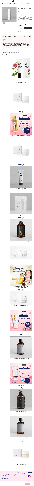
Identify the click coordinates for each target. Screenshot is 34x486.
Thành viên (28, 3)
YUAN (18, 7)
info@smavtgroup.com (5, 478)
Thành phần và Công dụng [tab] (6, 36)
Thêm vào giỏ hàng (20, 86)
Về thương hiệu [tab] (29, 36)
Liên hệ (25, 3)
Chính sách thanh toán (23, 475)
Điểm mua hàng (16, 475)
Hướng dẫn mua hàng (23, 473)
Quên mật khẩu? (30, 475)
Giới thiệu (7, 3)
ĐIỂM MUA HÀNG (15, 3)
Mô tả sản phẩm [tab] (14, 36)
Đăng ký (30, 472)
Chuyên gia (22, 3)
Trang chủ (3, 3)
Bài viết (18, 3)
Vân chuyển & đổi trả (23, 474)
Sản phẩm (10, 3)
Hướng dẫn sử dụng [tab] (22, 36)
